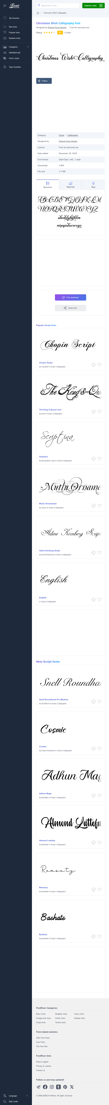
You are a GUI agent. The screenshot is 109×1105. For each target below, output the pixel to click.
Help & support (42, 1062)
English (43, 597)
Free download (72, 297)
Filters (45, 81)
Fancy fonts (79, 1014)
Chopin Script (46, 362)
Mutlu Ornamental (47, 503)
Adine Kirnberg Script (49, 550)
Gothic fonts (60, 1018)
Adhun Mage (45, 793)
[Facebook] (45, 1088)
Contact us (40, 1070)
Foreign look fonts (43, 1018)
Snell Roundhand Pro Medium (53, 699)
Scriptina (43, 456)
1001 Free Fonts (43, 1038)
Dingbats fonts (61, 1014)
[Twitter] (72, 1088)
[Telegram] (38, 1088)
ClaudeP (44, 367)
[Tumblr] (58, 1088)
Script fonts (41, 1022)
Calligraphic (73, 135)
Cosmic (42, 746)
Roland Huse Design (57, 27)
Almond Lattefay (47, 840)
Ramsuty (43, 887)
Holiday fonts (79, 1018)
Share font (72, 308)
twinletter (44, 798)
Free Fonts (40, 1042)
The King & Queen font (50, 409)
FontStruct (45, 704)
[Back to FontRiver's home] (13, 6)
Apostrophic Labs (48, 461)
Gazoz (43, 508)
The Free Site (41, 1046)
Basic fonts (41, 1014)
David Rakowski (47, 555)
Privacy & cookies (43, 1066)
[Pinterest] (65, 1088)
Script (61, 135)
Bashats (43, 934)
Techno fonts (60, 1022)
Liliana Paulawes (48, 751)
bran (43, 414)
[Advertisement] (70, 108)
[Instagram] (52, 1088)
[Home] (38, 13)
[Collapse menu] (5, 6)
